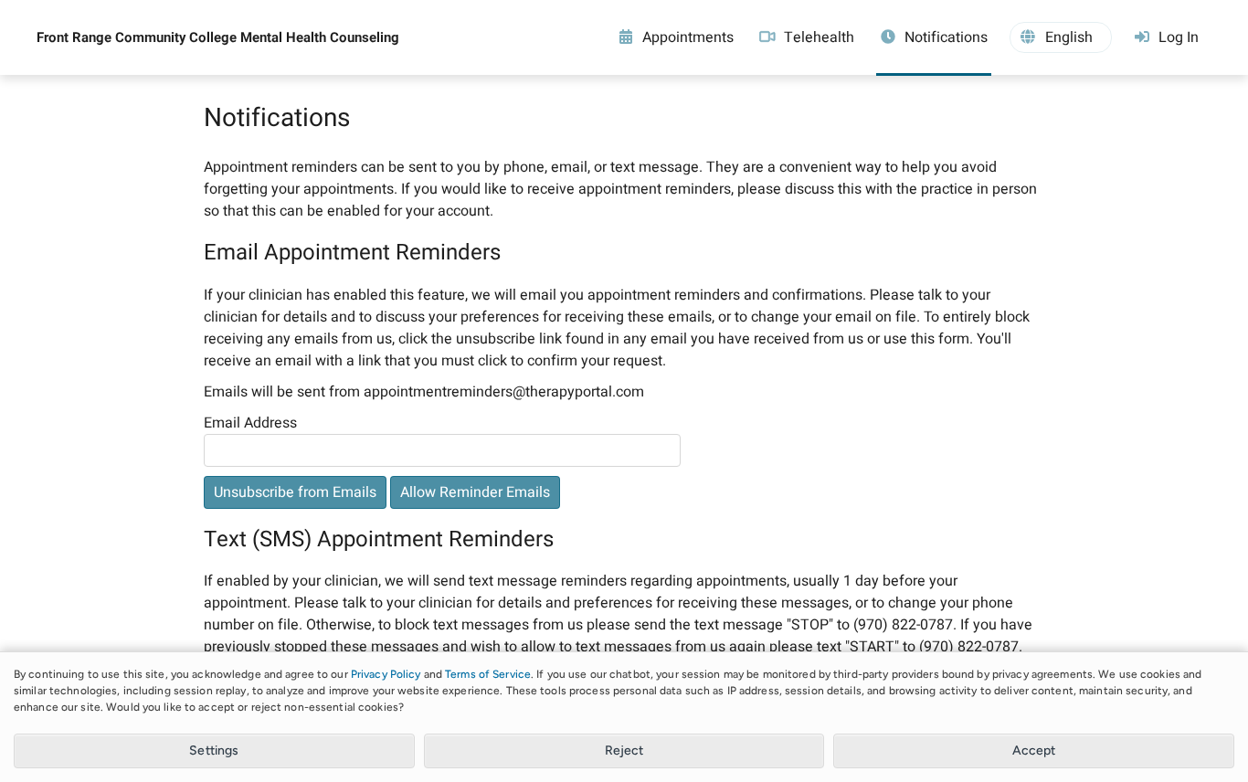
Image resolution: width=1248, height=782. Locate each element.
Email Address (250, 423)
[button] (1061, 37)
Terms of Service (488, 674)
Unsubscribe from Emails (295, 492)
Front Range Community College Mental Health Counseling (218, 37)
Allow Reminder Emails (475, 492)
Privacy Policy (386, 674)
